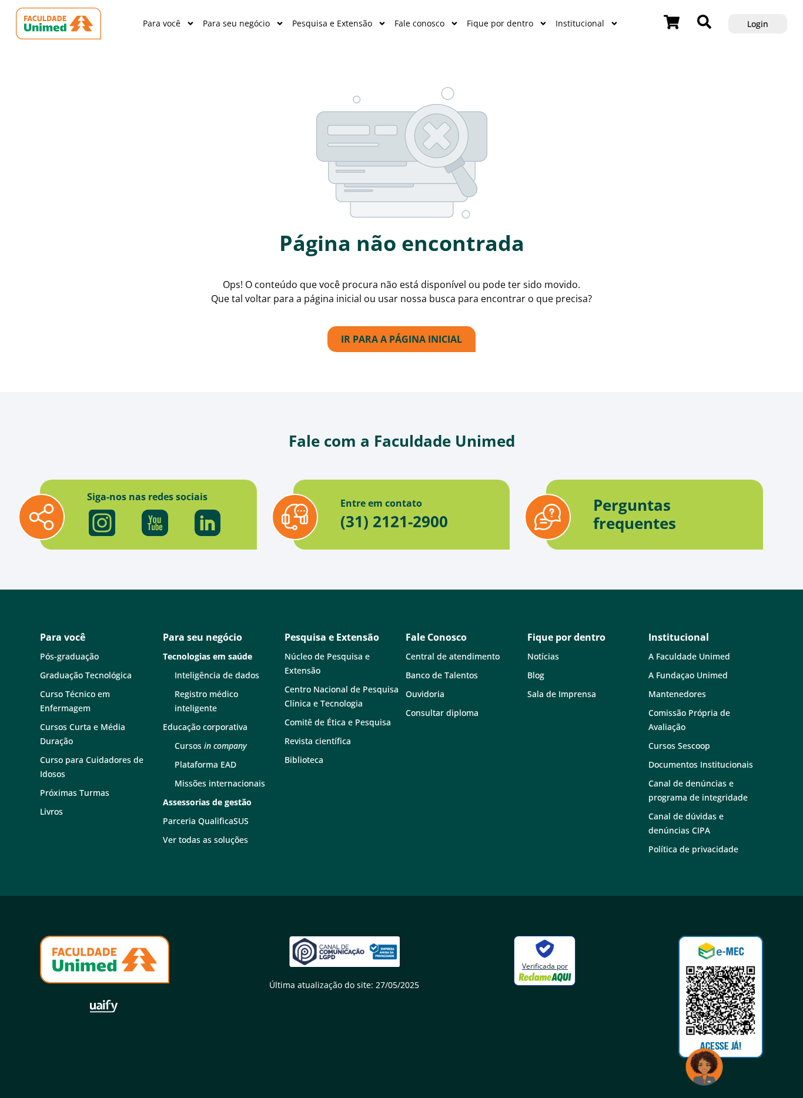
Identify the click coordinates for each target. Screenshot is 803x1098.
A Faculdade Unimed (689, 656)
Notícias (543, 656)
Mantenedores (677, 693)
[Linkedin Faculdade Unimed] (207, 523)
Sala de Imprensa (561, 693)
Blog (535, 675)
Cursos (211, 745)
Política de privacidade (693, 849)
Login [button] (757, 23)
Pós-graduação (69, 656)
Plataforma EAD (205, 764)
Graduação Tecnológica (86, 675)
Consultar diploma (442, 712)
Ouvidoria (425, 693)
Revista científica (318, 740)
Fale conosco (419, 23)
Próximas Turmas (74, 792)
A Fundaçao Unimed (688, 675)
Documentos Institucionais (700, 764)
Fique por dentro (500, 23)
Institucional (580, 23)
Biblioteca (304, 759)
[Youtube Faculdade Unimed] (154, 523)
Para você (161, 23)
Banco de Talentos (442, 675)
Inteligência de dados (217, 675)
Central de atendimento (453, 656)
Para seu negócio (236, 23)
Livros (51, 811)
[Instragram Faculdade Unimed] (101, 523)
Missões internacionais (220, 783)
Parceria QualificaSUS (206, 820)
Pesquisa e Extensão (332, 23)
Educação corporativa (205, 726)
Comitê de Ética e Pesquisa (338, 722)
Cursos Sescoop (679, 745)
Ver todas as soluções (205, 839)
